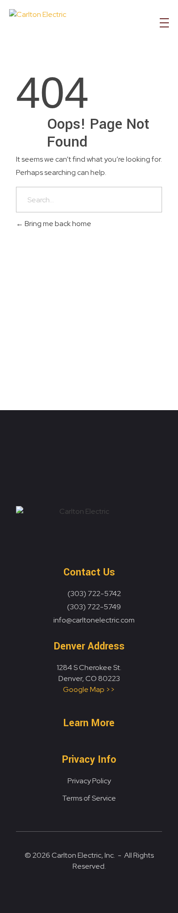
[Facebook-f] (102, 890)
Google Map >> (89, 689)
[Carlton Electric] (64, 25)
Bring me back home (57, 223)
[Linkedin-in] (75, 890)
